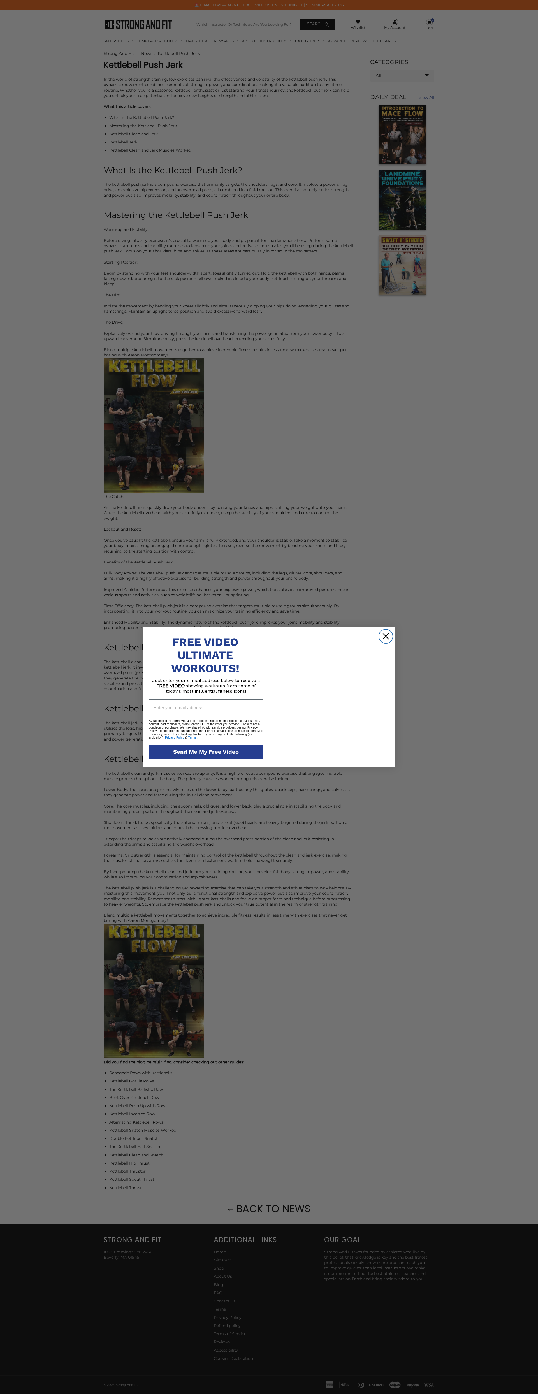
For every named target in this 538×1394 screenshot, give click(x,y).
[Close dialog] (386, 621)
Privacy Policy (174, 737)
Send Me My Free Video (206, 751)
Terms (192, 737)
